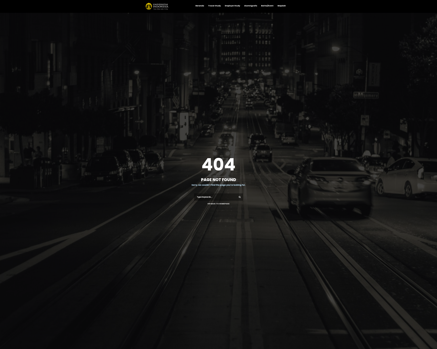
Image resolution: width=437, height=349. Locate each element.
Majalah (282, 5)
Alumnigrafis (250, 5)
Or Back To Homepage (218, 204)
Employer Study (232, 5)
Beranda (200, 5)
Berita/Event (267, 5)
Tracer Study (214, 5)
